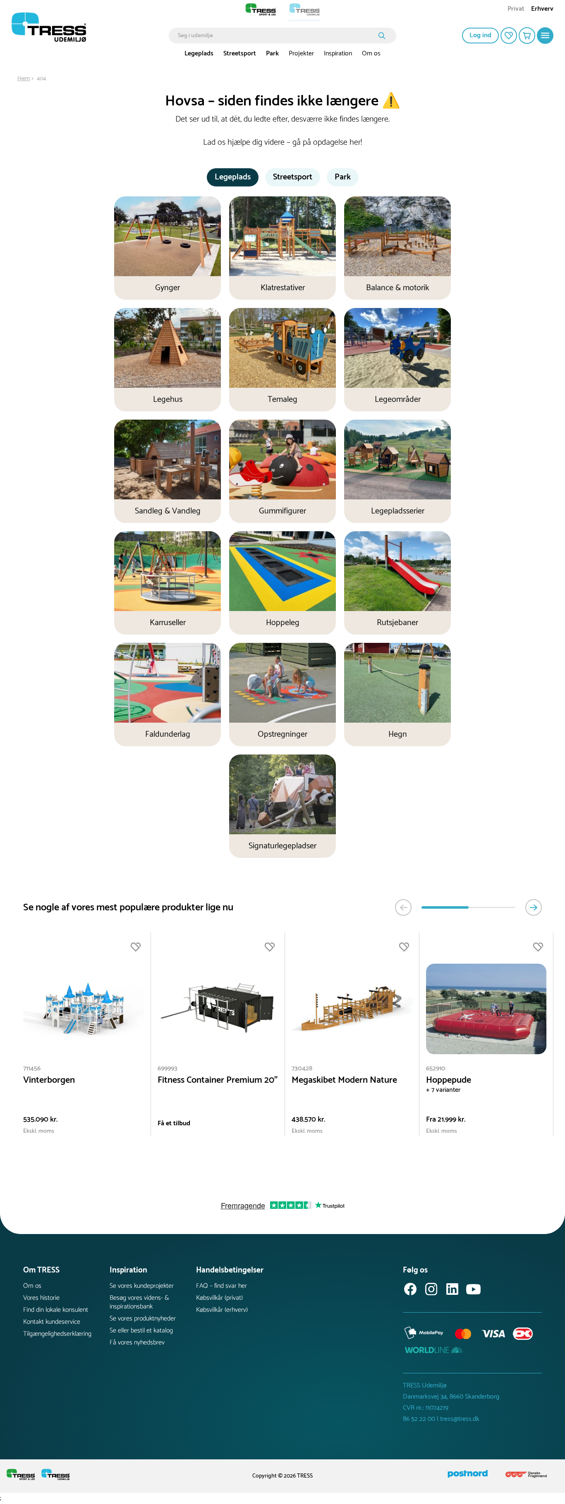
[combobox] (276, 35)
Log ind (480, 35)
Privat (516, 9)
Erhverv (542, 9)
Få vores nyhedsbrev (137, 1342)
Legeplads (198, 53)
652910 (435, 1068)
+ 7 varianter (443, 1090)
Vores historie (41, 1298)
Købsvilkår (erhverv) (222, 1310)
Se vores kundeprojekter (142, 1286)
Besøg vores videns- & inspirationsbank (139, 1302)
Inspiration (338, 53)
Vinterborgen (49, 1080)
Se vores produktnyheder (143, 1318)
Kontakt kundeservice (51, 1322)
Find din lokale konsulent (55, 1310)
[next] (533, 907)
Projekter (301, 53)
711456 (32, 1068)
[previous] (403, 907)
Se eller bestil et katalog (141, 1330)
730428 (302, 1068)
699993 (167, 1068)
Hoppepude (448, 1080)
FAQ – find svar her (221, 1286)
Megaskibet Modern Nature (344, 1080)
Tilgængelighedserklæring (57, 1334)
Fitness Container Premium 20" (218, 1080)
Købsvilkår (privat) (219, 1298)
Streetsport (239, 53)
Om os (371, 53)
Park (272, 53)
